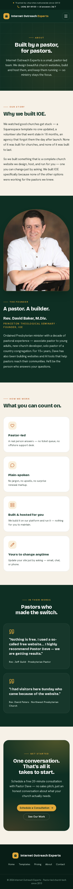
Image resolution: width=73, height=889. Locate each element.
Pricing (37, 864)
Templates (24, 864)
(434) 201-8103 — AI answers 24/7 (38, 6)
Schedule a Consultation (34, 808)
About (48, 864)
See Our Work (36, 816)
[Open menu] (66, 16)
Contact (60, 864)
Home (11, 864)
